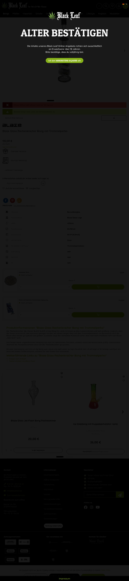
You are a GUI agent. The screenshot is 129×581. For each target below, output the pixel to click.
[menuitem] (123, 2)
